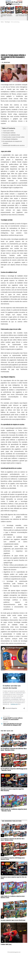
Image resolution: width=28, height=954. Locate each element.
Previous (1, 13)
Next (27, 13)
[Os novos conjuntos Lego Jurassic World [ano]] (14, 909)
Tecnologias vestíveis (9, 133)
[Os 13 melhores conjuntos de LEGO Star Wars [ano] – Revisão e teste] (14, 740)
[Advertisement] (14, 37)
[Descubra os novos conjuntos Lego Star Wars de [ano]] (14, 780)
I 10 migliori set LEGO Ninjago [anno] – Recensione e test (22, 15)
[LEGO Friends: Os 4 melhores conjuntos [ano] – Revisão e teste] (14, 801)
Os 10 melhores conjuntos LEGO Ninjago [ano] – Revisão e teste (14, 769)
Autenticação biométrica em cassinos (14, 145)
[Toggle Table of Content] (24, 128)
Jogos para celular (8, 130)
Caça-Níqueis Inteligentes (10, 139)
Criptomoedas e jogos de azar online (13, 137)
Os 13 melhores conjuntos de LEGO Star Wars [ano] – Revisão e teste (14, 749)
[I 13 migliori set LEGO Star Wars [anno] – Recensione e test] (7, 10)
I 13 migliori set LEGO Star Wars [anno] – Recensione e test (6, 15)
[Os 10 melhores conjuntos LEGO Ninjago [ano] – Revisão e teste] (14, 760)
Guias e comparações (6, 746)
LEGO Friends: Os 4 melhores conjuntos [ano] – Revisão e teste (14, 810)
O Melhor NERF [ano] (6, 944)
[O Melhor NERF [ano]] (14, 933)
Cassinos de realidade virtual (11, 135)
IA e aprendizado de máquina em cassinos (12, 142)
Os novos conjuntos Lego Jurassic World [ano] (13, 920)
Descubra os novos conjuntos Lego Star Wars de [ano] (12, 790)
